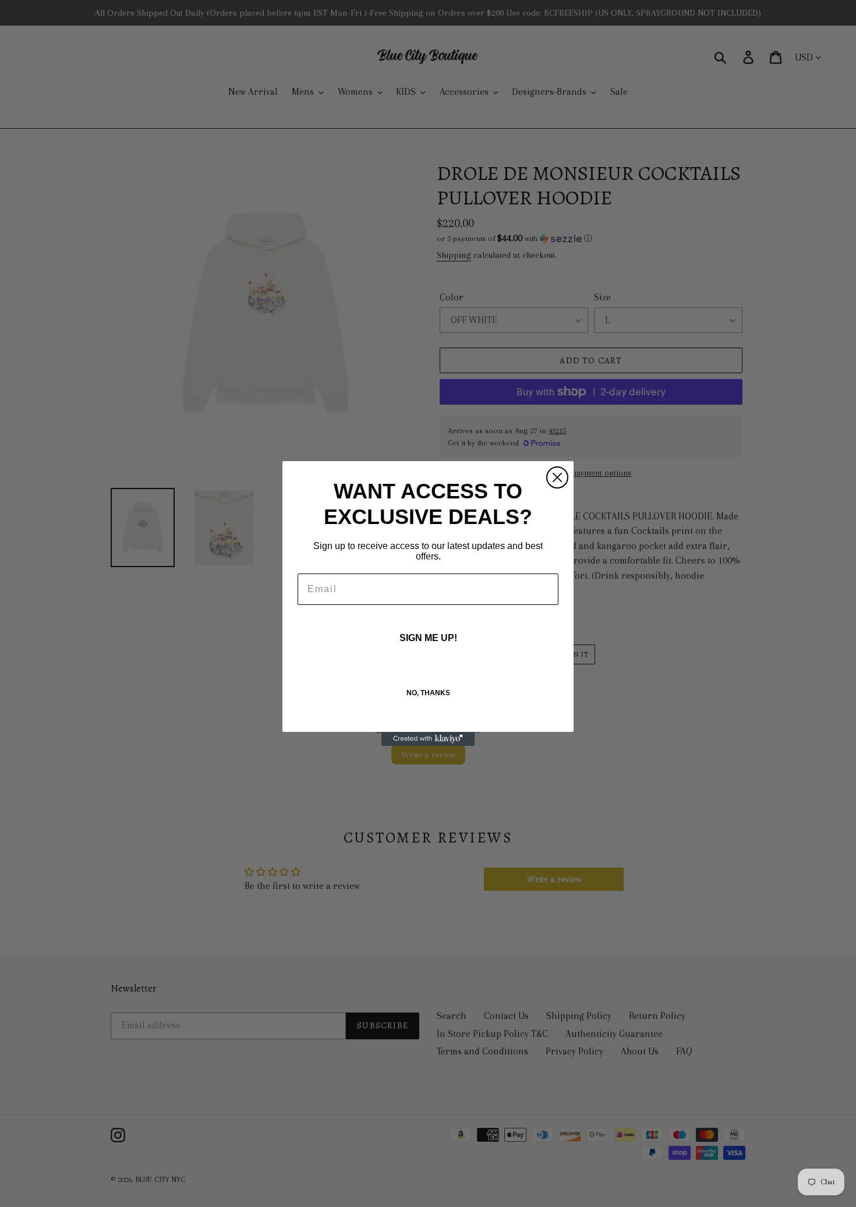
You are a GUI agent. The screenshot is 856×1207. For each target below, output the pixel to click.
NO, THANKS (428, 693)
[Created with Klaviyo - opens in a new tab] (428, 739)
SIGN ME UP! (428, 638)
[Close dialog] (557, 477)
